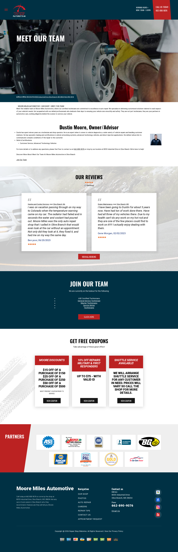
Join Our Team (21, 160)
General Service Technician (89, 301)
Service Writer (89, 305)
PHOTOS (82, 498)
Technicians (89, 308)
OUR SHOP (45, 106)
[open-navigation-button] (6, 10)
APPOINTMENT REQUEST (90, 519)
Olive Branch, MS (123, 204)
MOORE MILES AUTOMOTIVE (29, 106)
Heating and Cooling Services (38, 204)
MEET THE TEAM (57, 106)
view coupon (52, 400)
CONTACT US (84, 515)
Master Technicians (89, 303)
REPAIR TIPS (84, 511)
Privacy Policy (117, 531)
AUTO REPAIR (84, 502)
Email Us (116, 511)
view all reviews (89, 256)
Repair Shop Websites (78, 531)
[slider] (89, 182)
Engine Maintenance (105, 204)
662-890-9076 (161, 10)
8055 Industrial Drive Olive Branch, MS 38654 (49, 97)
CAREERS (82, 506)
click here (89, 317)
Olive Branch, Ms (59, 204)
